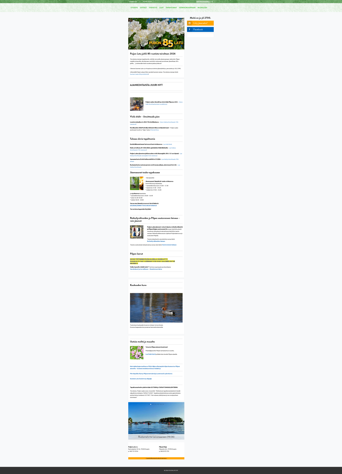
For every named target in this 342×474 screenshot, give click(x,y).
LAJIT (161, 7)
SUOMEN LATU (133, 1)
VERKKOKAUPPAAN (187, 7)
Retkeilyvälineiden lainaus (156, 241)
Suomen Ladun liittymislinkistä (139, 74)
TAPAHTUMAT (171, 7)
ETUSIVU (134, 7)
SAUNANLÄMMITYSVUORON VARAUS (143, 205)
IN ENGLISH (202, 7)
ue (164, 144)
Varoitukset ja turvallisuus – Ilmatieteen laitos (146, 269)
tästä (170, 144)
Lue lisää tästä (151, 354)
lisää (167, 144)
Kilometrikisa (154, 130)
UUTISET (143, 7)
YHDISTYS (153, 7)
